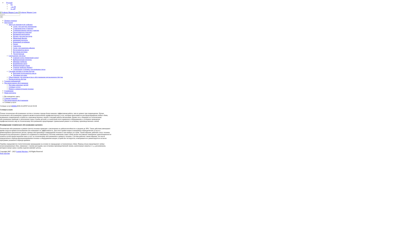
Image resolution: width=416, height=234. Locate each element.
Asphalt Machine (22, 151)
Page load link (5, 153)
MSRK (14, 106)
